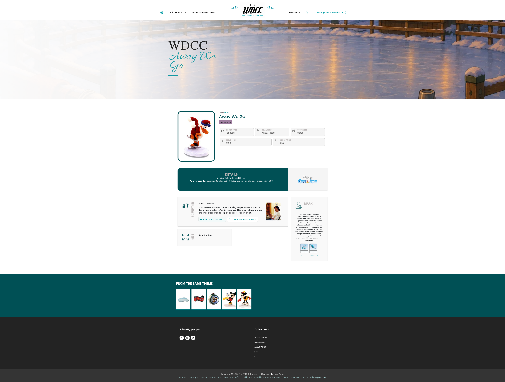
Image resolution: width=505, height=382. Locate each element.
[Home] (161, 12)
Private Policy (277, 374)
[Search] (307, 12)
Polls (256, 351)
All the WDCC (260, 337)
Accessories (259, 342)
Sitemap (265, 374)
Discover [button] (293, 12)
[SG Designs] (193, 338)
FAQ (256, 356)
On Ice (226, 113)
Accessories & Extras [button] (203, 12)
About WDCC (260, 347)
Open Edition (225, 122)
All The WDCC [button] (177, 12)
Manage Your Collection (328, 12)
